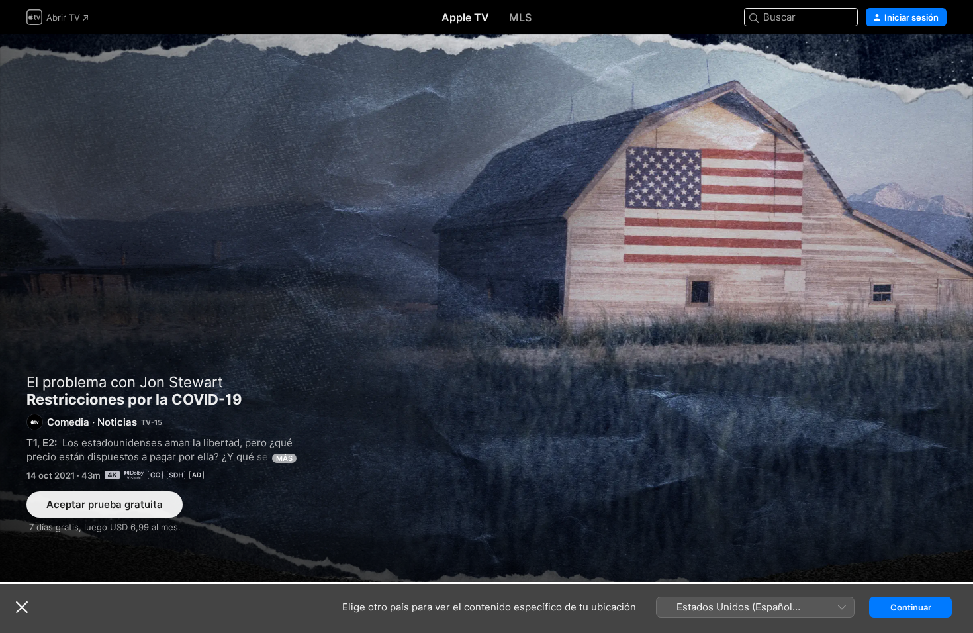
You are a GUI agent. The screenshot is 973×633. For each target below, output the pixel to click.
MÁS (284, 458)
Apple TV (465, 17)
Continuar (910, 607)
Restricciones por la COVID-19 (486, 308)
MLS (520, 17)
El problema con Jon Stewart (124, 382)
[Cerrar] (22, 607)
